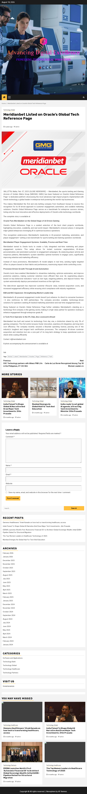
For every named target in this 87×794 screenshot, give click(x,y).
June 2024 (7, 626)
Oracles (31, 356)
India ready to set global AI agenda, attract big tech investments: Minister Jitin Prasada (72, 407)
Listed (16, 356)
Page (37, 356)
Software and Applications (13, 658)
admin (17, 127)
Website (9, 483)
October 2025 (8, 568)
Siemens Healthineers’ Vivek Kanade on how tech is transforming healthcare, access (34, 522)
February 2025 (8, 597)
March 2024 (7, 637)
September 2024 (9, 615)
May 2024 (6, 630)
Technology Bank (9, 662)
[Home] (4, 97)
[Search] (83, 97)
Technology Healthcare (11, 669)
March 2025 (7, 593)
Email (8, 474)
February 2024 (8, 641)
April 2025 (6, 590)
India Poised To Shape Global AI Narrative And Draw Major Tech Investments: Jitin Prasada (14, 409)
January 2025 (8, 601)
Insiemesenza (8, 686)
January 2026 (8, 557)
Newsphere (50, 791)
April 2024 (6, 634)
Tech (50, 356)
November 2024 (9, 608)
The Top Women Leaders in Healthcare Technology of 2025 (25, 536)
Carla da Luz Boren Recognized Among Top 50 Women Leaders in (64, 363)
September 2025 (9, 571)
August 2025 (7, 575)
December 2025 (8, 560)
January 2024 (8, 645)
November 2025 (9, 564)
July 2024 (6, 623)
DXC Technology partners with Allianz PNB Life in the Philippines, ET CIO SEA (22, 363)
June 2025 (7, 582)
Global (10, 356)
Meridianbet (23, 356)
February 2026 (8, 553)
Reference (44, 356)
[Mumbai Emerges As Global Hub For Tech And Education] (43, 388)
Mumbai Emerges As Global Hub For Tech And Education (43, 406)
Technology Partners (10, 673)
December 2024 (8, 604)
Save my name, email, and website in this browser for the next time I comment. (39, 492)
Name (9, 465)
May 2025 (6, 586)
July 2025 (6, 579)
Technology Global (9, 110)
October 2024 (8, 612)
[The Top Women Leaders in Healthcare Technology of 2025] (65, 752)
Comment (10, 437)
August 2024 (7, 619)
